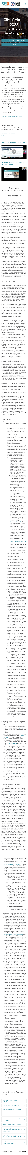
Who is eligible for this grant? (9, 1115)
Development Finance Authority (8, 133)
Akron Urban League (6, 118)
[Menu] (25, 4)
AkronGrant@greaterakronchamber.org (13, 934)
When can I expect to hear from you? (11, 1105)
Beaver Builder (14, 1152)
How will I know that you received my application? (11, 1101)
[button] (14, 40)
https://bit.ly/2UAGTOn (16, 521)
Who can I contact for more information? (12, 1124)
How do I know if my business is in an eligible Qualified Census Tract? (11, 1142)
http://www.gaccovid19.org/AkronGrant (13, 864)
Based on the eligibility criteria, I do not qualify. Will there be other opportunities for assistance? (12, 1129)
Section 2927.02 (13, 743)
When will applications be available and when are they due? (12, 1110)
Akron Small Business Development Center (11, 116)
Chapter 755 (20, 728)
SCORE (3, 121)
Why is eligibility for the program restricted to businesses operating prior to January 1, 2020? (12, 1136)
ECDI (2, 135)
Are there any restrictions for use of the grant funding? (12, 1119)
